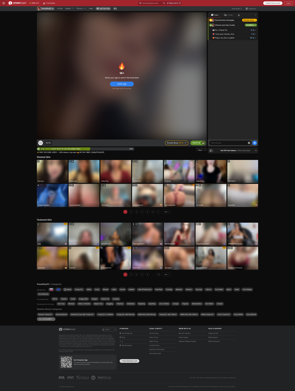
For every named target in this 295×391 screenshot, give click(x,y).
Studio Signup (183, 337)
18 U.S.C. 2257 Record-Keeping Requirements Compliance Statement (213, 378)
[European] (58, 289)
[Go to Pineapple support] (93, 378)
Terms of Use (153, 337)
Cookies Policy (154, 345)
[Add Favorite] (40, 143)
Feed (91, 8)
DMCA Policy (153, 341)
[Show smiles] (249, 143)
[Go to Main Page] (17, 3)
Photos (81, 8)
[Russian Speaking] (51, 289)
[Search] (164, 3)
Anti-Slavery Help (155, 353)
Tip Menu (250, 25)
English (107, 329)
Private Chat (248, 20)
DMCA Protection (214, 341)
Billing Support (213, 337)
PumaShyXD (43, 284)
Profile (59, 8)
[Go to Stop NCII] (104, 377)
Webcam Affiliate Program (187, 341)
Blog (123, 337)
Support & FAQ (213, 333)
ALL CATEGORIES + (46, 319)
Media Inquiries (127, 345)
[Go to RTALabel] (62, 377)
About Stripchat (127, 333)
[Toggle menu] (3, 3)
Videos (69, 8)
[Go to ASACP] (70, 378)
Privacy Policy (154, 333)
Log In (288, 3)
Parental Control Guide (156, 349)
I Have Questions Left (129, 361)
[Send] (254, 143)
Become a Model (184, 333)
